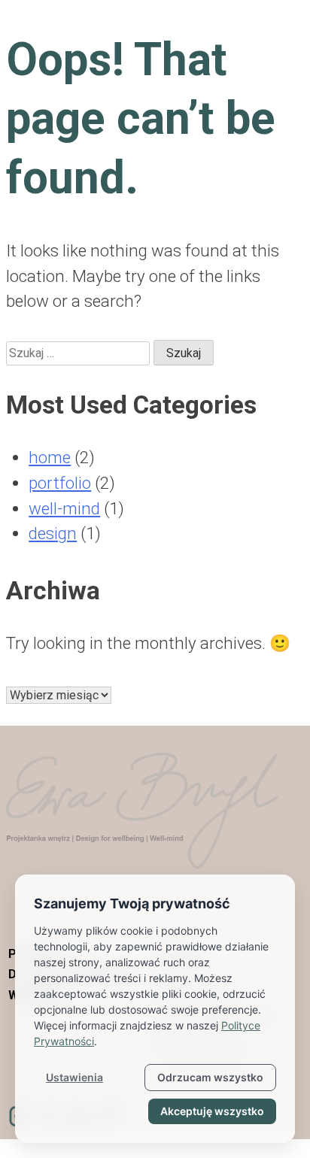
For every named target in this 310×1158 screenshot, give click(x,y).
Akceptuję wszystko (212, 1111)
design (53, 533)
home (50, 457)
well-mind (64, 508)
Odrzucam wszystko (210, 1077)
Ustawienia (74, 1077)
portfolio (60, 483)
